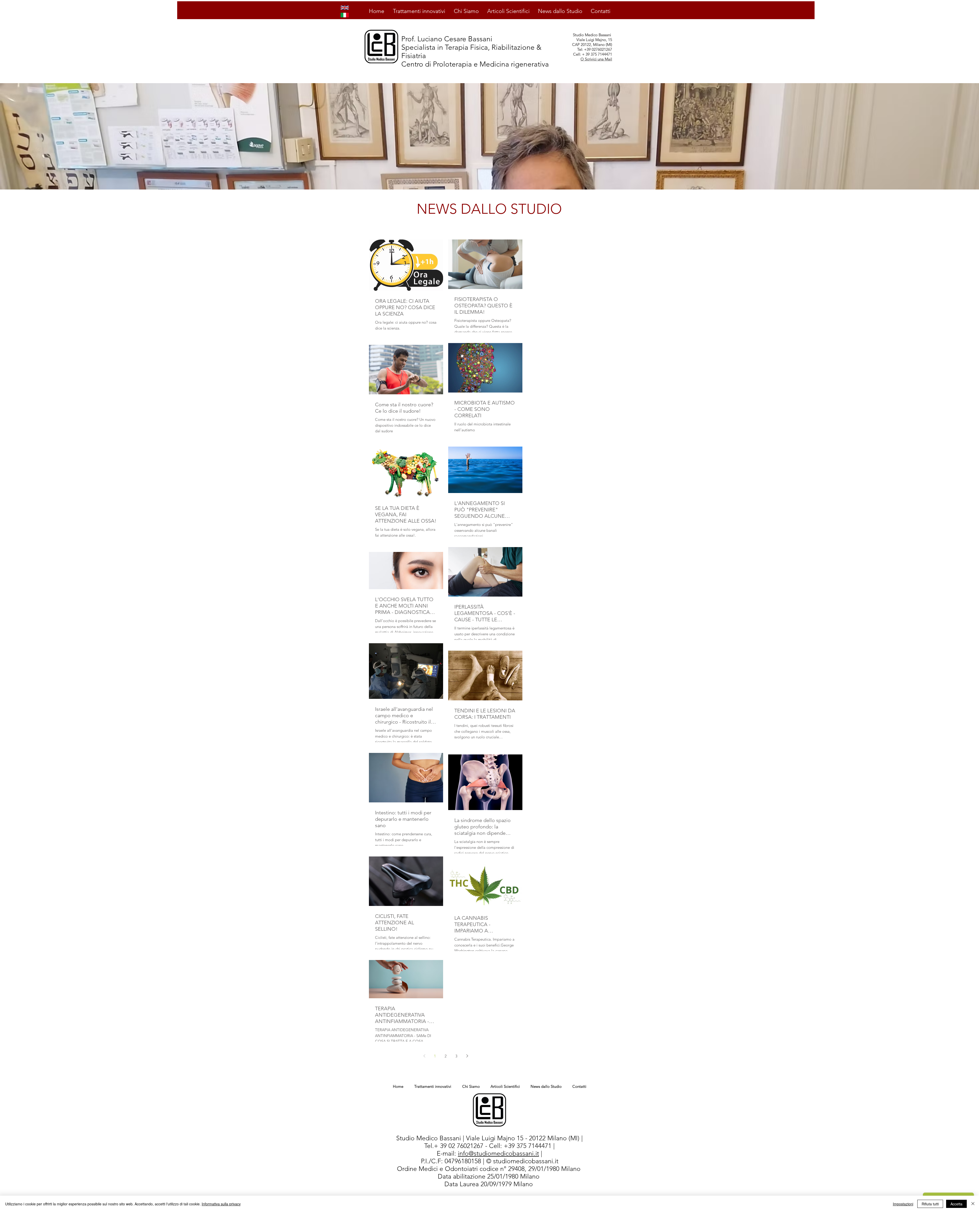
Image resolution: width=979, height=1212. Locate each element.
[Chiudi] (973, 1204)
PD (436, 1176)
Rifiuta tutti (930, 1203)
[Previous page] (424, 1055)
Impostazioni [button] (903, 1203)
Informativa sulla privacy (221, 1203)
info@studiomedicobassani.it (498, 1153)
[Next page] (467, 1055)
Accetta (956, 1203)
